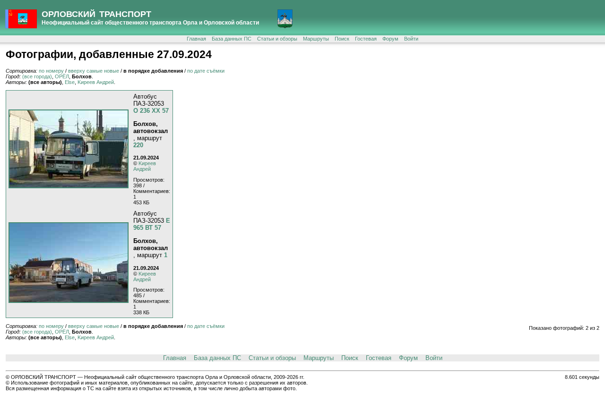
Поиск (342, 39)
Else (70, 82)
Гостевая (366, 39)
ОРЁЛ (62, 76)
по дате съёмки (206, 71)
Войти (411, 39)
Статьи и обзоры (277, 39)
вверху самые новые (93, 71)
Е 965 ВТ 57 (151, 224)
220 (138, 145)
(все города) (37, 76)
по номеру (51, 71)
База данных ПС (231, 39)
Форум (390, 39)
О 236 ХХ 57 (151, 110)
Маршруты (316, 39)
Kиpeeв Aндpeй (96, 82)
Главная (196, 39)
